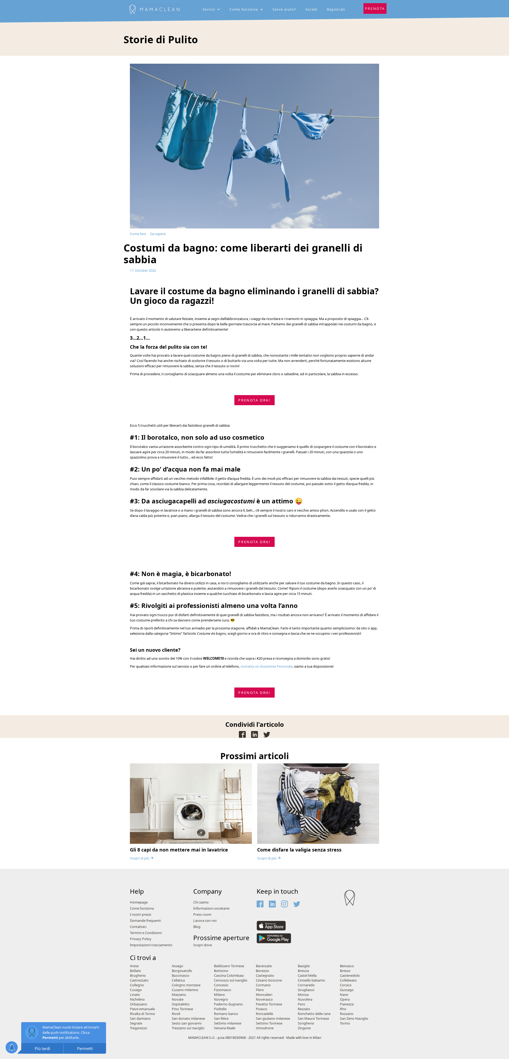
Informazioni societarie (211, 908)
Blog (196, 926)
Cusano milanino (185, 990)
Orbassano (138, 1004)
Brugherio (138, 975)
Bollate (135, 970)
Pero (301, 1004)
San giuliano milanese (273, 1018)
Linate (135, 994)
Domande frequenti (145, 920)
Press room (202, 914)
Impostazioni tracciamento (151, 945)
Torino (345, 1023)
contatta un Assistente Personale (266, 666)
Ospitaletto (181, 1004)
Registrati (336, 9)
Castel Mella (307, 975)
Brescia (303, 970)
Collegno (137, 985)
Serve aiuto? (284, 9)
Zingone (304, 1028)
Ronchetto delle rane (314, 1013)
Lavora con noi (205, 920)
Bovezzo (262, 970)
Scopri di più (141, 858)
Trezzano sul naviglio (188, 1028)
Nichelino (137, 999)
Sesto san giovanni (186, 1023)
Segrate (136, 1023)
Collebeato (348, 980)
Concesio (221, 985)
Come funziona (142, 908)
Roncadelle (264, 1013)
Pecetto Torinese (269, 1004)
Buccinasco (180, 975)
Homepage (139, 902)
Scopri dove (202, 945)
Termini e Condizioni (146, 933)
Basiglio (304, 966)
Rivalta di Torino (142, 1013)
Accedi (311, 9)
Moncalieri (264, 994)
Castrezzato (139, 980)
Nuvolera (305, 999)
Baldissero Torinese (229, 966)
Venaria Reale (224, 1028)
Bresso (345, 970)
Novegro (221, 999)
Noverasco (264, 999)
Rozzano (346, 1013)
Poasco (261, 1009)
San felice (221, 1018)
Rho (343, 1009)
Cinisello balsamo (311, 980)
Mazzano (179, 994)
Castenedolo (350, 975)
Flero (260, 990)
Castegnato (265, 975)
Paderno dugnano (228, 1004)
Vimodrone (265, 1028)
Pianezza (347, 1004)
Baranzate (264, 966)
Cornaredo (306, 985)
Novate (177, 999)
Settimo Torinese (269, 1023)
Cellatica (178, 980)
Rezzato (304, 1009)
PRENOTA (375, 8)
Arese (134, 966)
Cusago (136, 990)
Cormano (263, 985)
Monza (303, 994)
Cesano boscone (269, 980)
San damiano (140, 1018)
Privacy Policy (140, 939)
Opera (345, 999)
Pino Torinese (182, 1009)
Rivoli (176, 1013)
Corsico (346, 985)
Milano (219, 994)
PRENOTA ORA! (254, 400)
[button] (212, 9)
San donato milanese (188, 1018)
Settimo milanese (227, 1023)
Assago (177, 966)
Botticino (221, 970)
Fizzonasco (222, 990)
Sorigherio (306, 1023)
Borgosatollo (182, 970)
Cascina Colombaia (229, 975)
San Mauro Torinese (313, 1018)
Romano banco (226, 1013)
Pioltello (220, 1009)
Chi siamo (201, 902)
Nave (344, 994)
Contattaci (138, 926)
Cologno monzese (186, 985)
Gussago (347, 990)
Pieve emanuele (142, 1009)
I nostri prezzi (140, 914)
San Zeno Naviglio (354, 1018)
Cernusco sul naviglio (230, 980)
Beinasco (347, 966)
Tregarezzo (138, 1028)
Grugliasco (306, 990)
